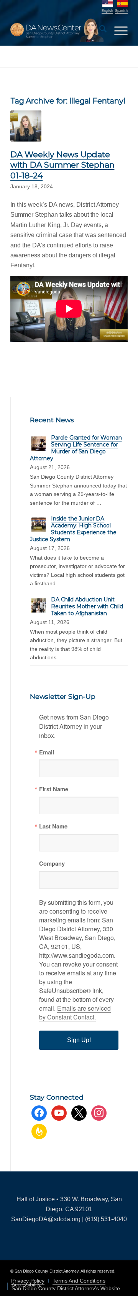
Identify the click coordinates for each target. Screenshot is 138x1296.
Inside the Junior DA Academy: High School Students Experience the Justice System (73, 529)
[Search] (99, 30)
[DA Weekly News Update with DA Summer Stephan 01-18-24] (25, 126)
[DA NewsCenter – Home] (57, 30)
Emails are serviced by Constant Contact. (75, 1012)
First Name (53, 789)
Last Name (53, 826)
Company (52, 863)
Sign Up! (79, 1040)
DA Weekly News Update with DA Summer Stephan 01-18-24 (62, 165)
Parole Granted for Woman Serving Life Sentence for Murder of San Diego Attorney (76, 448)
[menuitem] (99, 30)
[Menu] (117, 30)
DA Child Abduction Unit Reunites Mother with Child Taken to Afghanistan (87, 606)
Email (46, 752)
